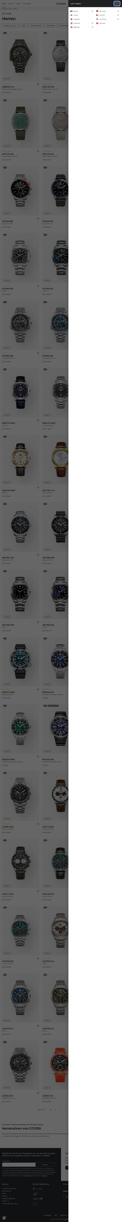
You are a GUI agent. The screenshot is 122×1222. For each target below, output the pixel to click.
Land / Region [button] (76, 3)
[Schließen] (117, 3)
